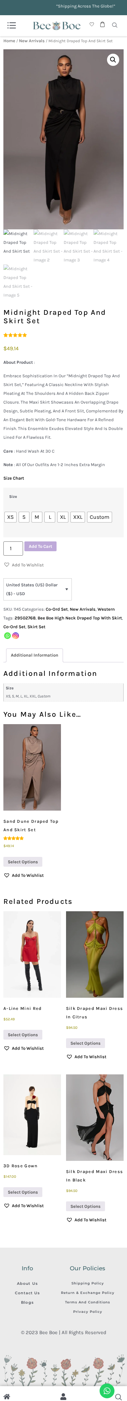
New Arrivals (32, 40)
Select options (23, 861)
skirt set (36, 626)
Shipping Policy (87, 1283)
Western (106, 609)
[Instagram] (15, 635)
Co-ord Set (57, 609)
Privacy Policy (87, 1311)
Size (13, 497)
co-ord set (14, 626)
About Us (27, 1283)
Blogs (27, 1302)
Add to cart (40, 546)
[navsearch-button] (115, 25)
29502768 (25, 617)
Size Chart (13, 478)
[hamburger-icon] (11, 26)
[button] (113, 60)
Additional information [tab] (34, 655)
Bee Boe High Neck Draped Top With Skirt (80, 617)
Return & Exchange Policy (87, 1293)
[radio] (10, 517)
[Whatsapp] (7, 635)
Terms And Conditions (87, 1302)
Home (9, 40)
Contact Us (27, 1293)
